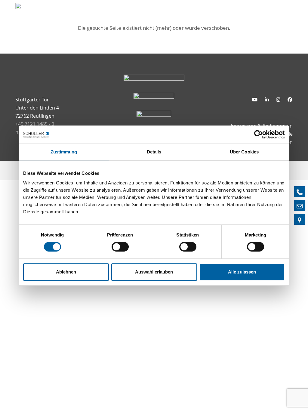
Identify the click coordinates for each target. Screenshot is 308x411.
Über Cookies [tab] (244, 151)
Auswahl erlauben (154, 271)
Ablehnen (66, 271)
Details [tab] (154, 151)
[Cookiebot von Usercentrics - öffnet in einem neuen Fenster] (258, 134)
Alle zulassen (242, 271)
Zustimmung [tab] (64, 151)
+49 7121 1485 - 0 (34, 124)
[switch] (120, 247)
